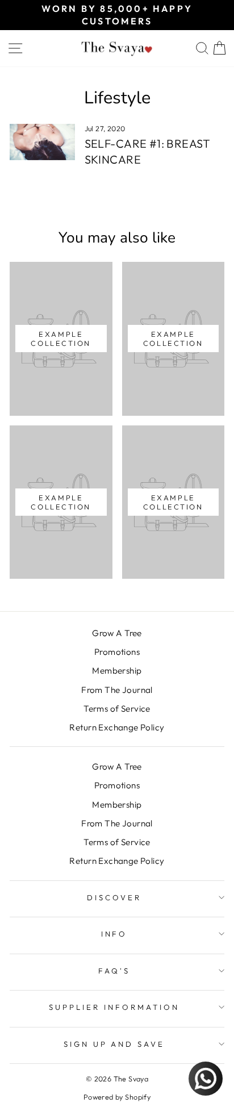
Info (114, 933)
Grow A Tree (117, 633)
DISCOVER (114, 897)
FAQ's (114, 970)
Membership (116, 670)
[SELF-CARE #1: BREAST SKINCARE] (42, 142)
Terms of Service (117, 708)
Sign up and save (114, 1043)
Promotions (117, 651)
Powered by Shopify (117, 1096)
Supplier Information (114, 1007)
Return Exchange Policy (116, 727)
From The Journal (117, 689)
